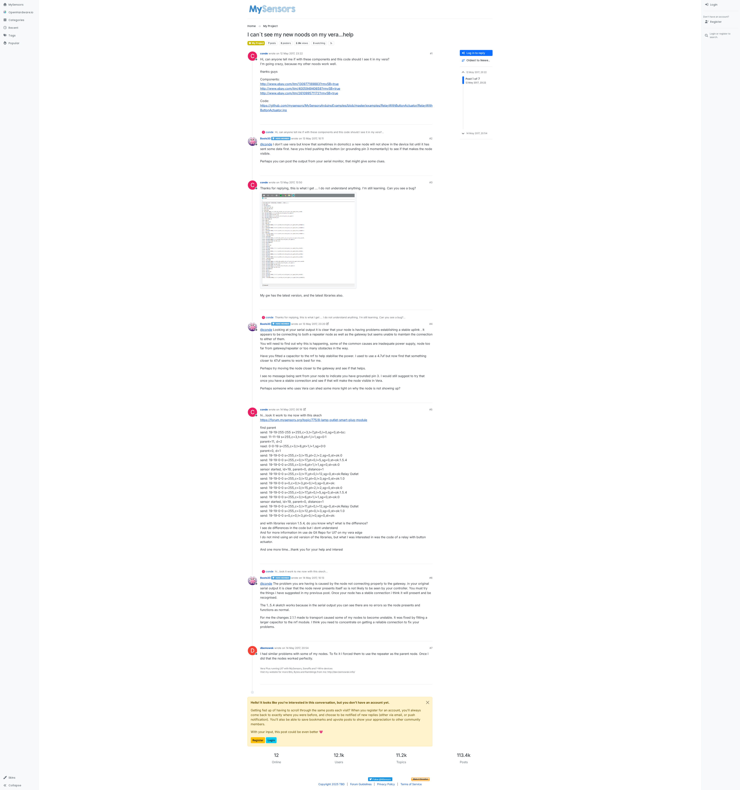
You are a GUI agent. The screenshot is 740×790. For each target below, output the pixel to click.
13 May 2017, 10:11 (313, 138)
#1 (431, 53)
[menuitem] (720, 5)
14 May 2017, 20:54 (297, 647)
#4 (430, 323)
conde (264, 53)
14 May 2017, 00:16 (291, 409)
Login (271, 740)
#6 (430, 577)
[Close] (427, 702)
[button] (19, 778)
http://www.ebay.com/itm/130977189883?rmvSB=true (299, 84)
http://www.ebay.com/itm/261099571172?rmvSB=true (299, 93)
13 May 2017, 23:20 (314, 323)
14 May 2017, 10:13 (313, 577)
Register (257, 740)
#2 (430, 138)
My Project (257, 43)
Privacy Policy (386, 784)
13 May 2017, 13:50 (291, 182)
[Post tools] (429, 120)
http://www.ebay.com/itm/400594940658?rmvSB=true (300, 88)
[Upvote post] (414, 120)
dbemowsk (267, 647)
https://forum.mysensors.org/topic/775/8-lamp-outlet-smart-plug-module (313, 420)
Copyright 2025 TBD (331, 784)
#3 (430, 182)
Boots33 (265, 138)
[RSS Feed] (331, 43)
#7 (431, 647)
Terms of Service (411, 784)
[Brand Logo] (272, 9)
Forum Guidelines (361, 784)
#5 (430, 409)
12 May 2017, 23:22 (291, 53)
